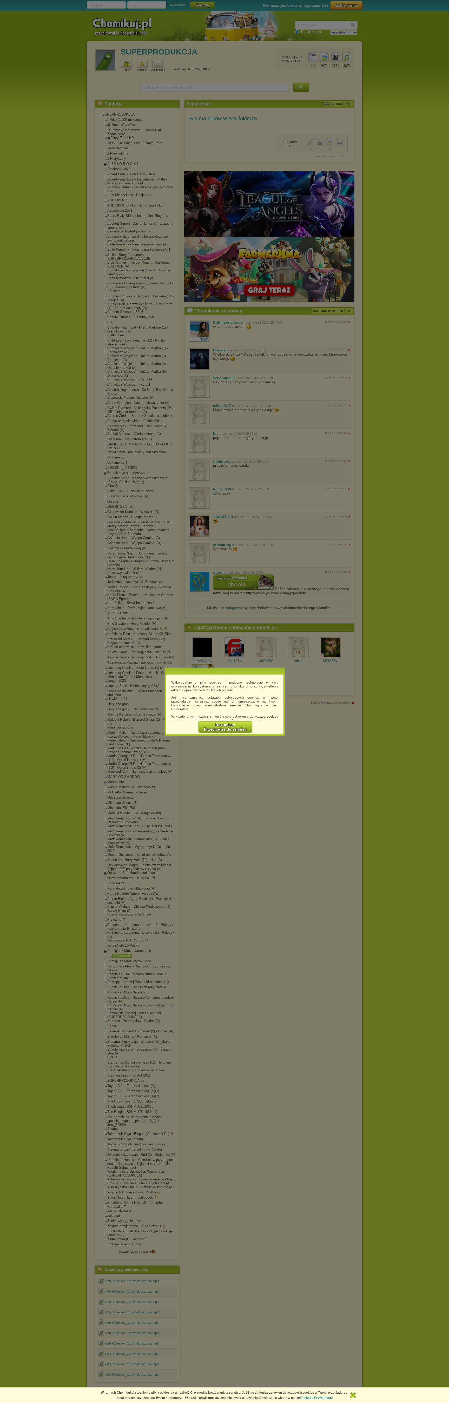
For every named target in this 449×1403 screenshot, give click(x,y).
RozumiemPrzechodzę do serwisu (225, 727)
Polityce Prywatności (317, 1398)
